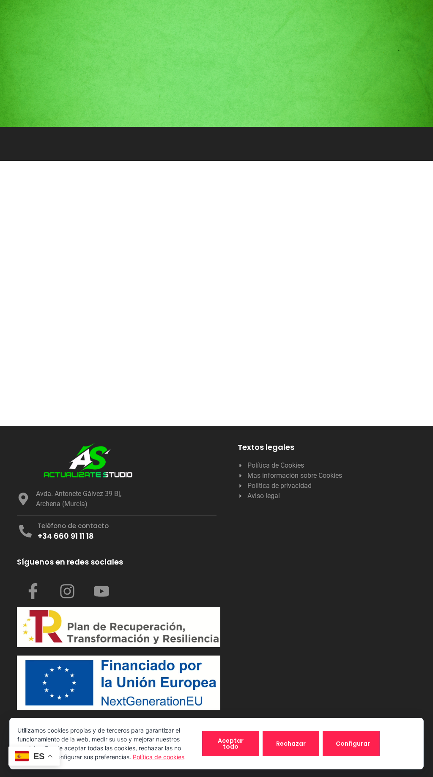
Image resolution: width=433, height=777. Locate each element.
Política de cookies (158, 756)
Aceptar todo (231, 743)
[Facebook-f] (33, 591)
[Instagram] (67, 591)
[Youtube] (101, 591)
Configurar (353, 743)
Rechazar (291, 743)
